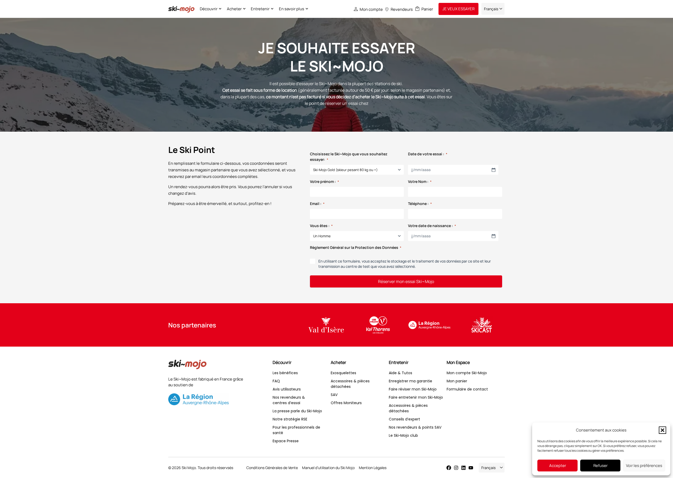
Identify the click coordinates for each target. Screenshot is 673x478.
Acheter (234, 9)
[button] (662, 430)
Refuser (600, 465)
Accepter (557, 465)
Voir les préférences (644, 465)
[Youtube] (470, 467)
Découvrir (208, 9)
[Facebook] (448, 467)
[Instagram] (456, 467)
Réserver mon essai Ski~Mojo (406, 281)
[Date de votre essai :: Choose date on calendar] (493, 170)
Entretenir (260, 9)
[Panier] (417, 8)
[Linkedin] (463, 467)
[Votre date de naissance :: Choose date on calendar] (493, 236)
